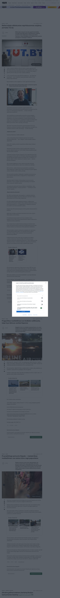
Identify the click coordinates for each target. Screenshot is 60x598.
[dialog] (30, 299)
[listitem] (30, 295)
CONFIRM (23, 311)
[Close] (46, 283)
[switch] (41, 298)
